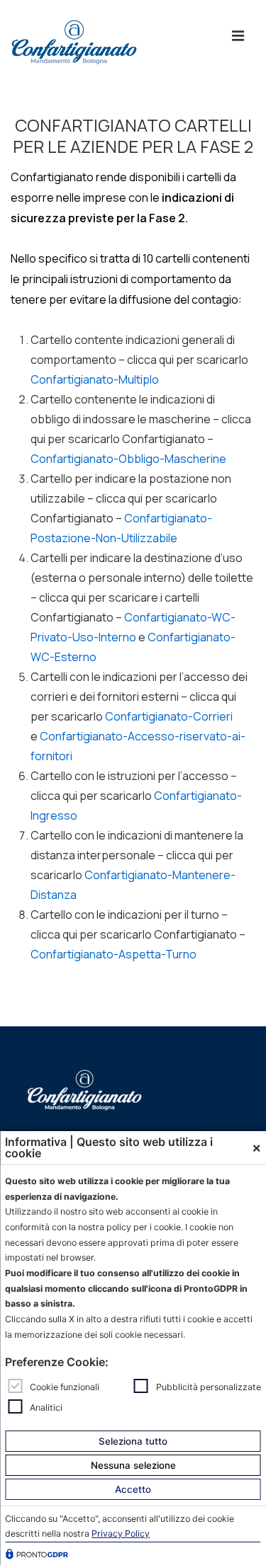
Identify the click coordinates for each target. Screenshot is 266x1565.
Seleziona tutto (133, 1441)
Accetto (133, 1489)
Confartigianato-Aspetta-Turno (113, 954)
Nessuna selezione (133, 1465)
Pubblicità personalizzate (208, 1387)
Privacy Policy (121, 1533)
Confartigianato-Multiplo (95, 379)
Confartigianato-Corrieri (169, 716)
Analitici (46, 1406)
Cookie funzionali (64, 1387)
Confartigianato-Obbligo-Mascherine (128, 458)
